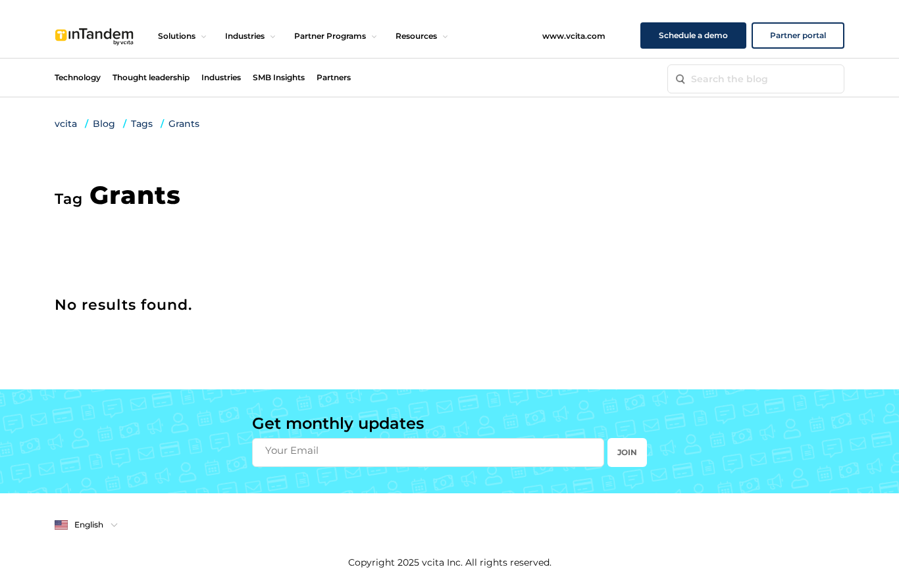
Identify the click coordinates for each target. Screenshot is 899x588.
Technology (78, 77)
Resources (416, 36)
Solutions (176, 36)
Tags (142, 124)
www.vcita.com (573, 36)
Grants (183, 124)
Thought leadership (151, 77)
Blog (104, 124)
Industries (245, 36)
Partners (334, 77)
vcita (66, 124)
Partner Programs (330, 36)
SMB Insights (279, 77)
